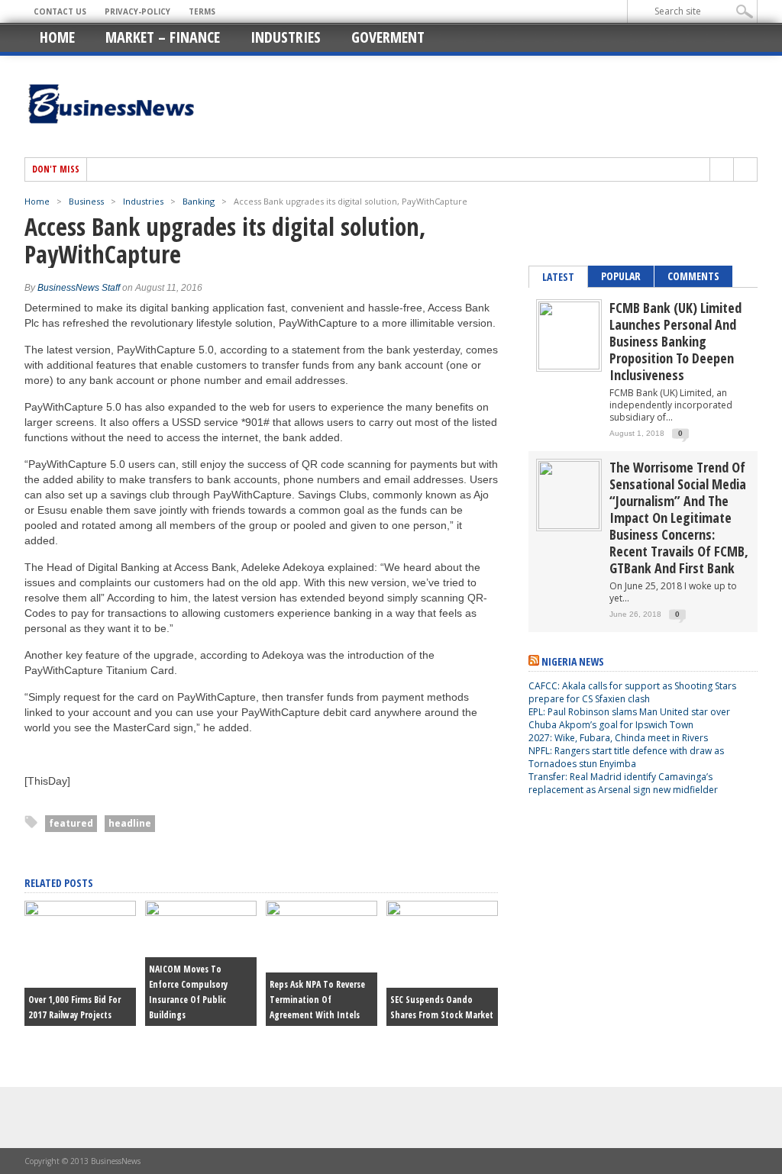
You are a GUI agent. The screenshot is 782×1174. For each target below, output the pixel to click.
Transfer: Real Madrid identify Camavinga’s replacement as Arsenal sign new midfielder (623, 783)
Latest (558, 276)
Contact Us (60, 11)
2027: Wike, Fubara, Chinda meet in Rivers (618, 737)
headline (129, 823)
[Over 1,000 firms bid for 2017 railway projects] (80, 912)
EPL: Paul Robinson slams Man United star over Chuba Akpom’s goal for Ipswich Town (629, 718)
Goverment (388, 37)
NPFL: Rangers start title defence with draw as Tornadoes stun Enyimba (626, 757)
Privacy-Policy (137, 11)
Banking (199, 201)
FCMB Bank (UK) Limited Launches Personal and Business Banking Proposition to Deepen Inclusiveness (675, 341)
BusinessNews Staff (78, 287)
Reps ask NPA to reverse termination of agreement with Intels (317, 999)
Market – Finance (162, 37)
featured (71, 823)
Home (57, 37)
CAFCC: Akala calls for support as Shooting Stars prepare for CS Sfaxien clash (632, 692)
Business (86, 201)
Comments (693, 276)
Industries (285, 37)
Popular (621, 276)
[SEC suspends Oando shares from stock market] (442, 912)
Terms (202, 11)
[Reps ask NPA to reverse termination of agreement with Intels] (321, 912)
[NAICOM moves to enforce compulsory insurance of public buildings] (201, 912)
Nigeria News (572, 661)
